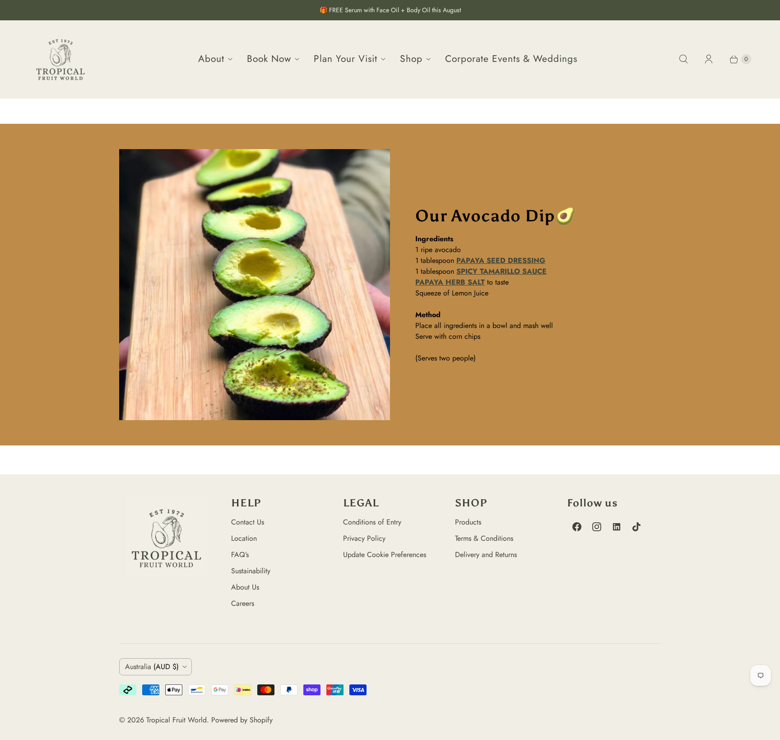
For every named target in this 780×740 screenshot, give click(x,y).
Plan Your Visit (345, 59)
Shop (411, 59)
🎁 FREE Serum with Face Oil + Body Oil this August (390, 9)
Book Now (269, 59)
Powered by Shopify (242, 720)
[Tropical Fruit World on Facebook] (577, 527)
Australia (152, 666)
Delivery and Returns (486, 554)
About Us (245, 587)
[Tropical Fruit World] (60, 59)
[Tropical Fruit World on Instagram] (597, 527)
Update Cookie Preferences (384, 554)
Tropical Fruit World (176, 720)
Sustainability (250, 571)
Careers (242, 603)
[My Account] (708, 59)
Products (468, 522)
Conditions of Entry (372, 522)
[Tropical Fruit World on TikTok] (636, 527)
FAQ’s (240, 554)
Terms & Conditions (484, 538)
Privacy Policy (364, 538)
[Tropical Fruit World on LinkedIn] (617, 527)
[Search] (683, 59)
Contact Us (247, 522)
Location (244, 538)
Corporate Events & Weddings (511, 59)
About (211, 59)
